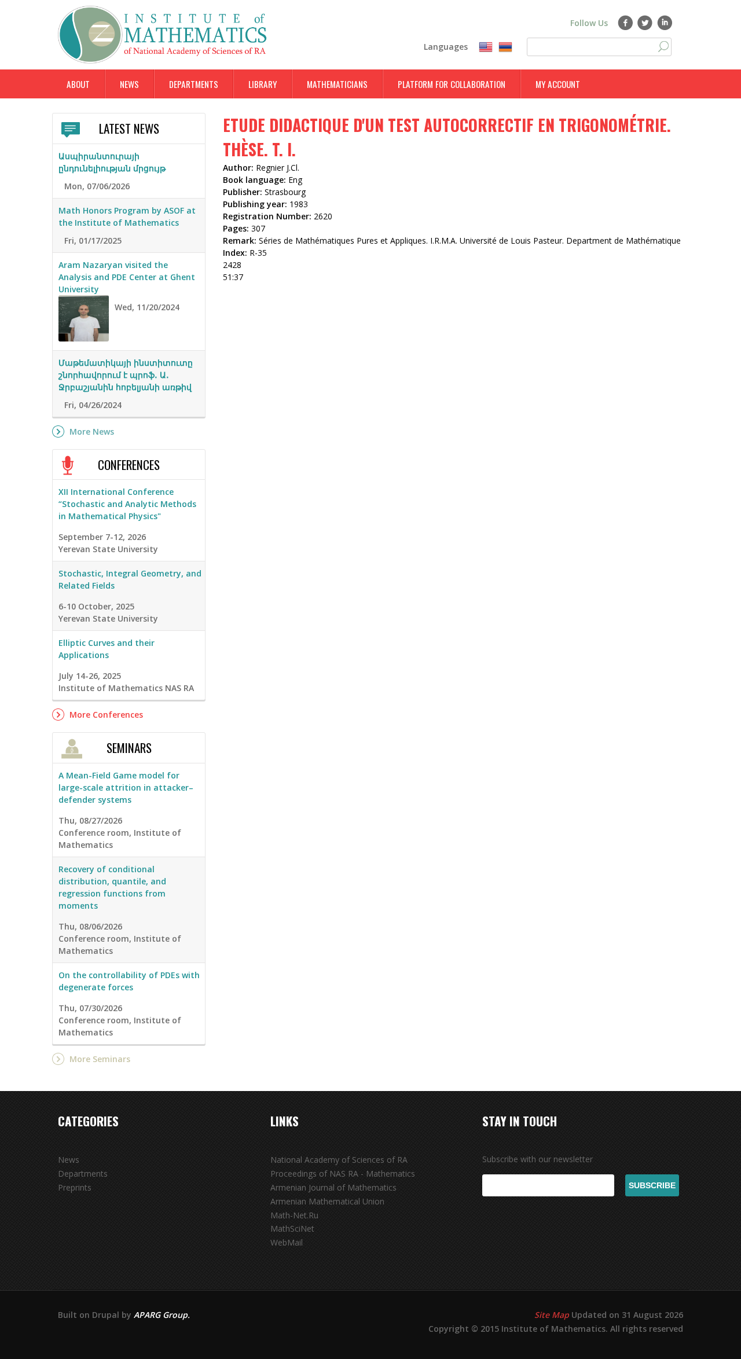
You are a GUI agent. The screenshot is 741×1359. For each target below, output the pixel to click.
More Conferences (106, 714)
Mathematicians (337, 84)
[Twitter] (645, 22)
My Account (557, 84)
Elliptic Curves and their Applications (106, 648)
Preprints (74, 1187)
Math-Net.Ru (294, 1215)
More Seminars (99, 1058)
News (129, 84)
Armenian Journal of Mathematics (333, 1187)
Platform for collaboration (451, 84)
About (78, 84)
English (486, 47)
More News (91, 431)
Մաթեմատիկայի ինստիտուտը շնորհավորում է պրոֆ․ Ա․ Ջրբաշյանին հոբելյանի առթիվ (125, 374)
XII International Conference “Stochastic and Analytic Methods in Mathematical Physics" (127, 503)
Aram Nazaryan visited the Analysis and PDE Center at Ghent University (126, 277)
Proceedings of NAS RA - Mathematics (342, 1173)
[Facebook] (625, 22)
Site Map (551, 1314)
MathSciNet (292, 1228)
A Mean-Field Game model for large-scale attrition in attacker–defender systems (125, 787)
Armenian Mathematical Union (327, 1201)
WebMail (286, 1242)
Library (262, 84)
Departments (193, 84)
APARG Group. (162, 1314)
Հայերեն (505, 47)
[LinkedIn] (665, 22)
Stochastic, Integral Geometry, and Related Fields (129, 579)
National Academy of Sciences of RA (339, 1159)
